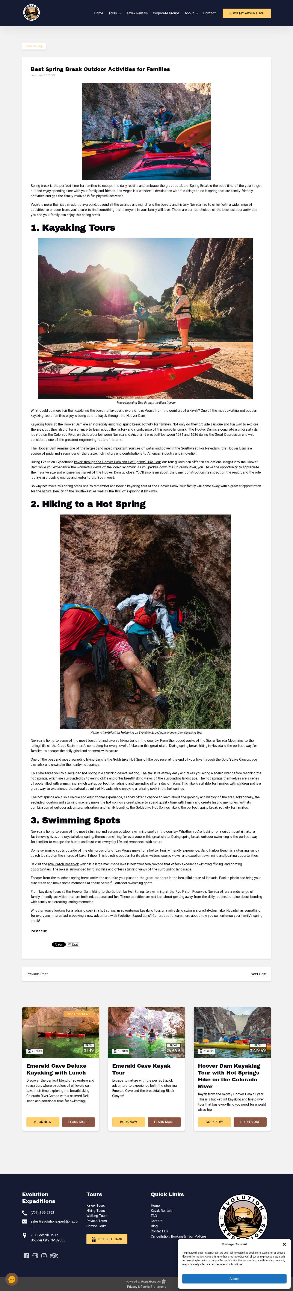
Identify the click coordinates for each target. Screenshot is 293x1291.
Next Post (259, 974)
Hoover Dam (135, 416)
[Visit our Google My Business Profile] (35, 1255)
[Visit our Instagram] (44, 1255)
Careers (156, 1221)
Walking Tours (96, 1216)
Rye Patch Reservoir (63, 864)
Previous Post (37, 974)
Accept (234, 1278)
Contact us (161, 916)
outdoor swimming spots (138, 831)
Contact (209, 13)
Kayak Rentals (137, 13)
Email (75, 944)
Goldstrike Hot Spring (129, 759)
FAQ (154, 1216)
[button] (284, 1244)
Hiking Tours (95, 1211)
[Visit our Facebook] (26, 1255)
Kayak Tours (95, 1205)
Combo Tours (96, 1226)
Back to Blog (34, 46)
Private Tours (96, 1221)
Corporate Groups (166, 13)
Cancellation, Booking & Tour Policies (179, 1236)
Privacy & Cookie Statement (146, 1286)
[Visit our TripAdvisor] (54, 1255)
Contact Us (159, 1231)
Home (98, 13)
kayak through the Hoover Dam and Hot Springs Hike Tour (117, 462)
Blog (154, 1226)
